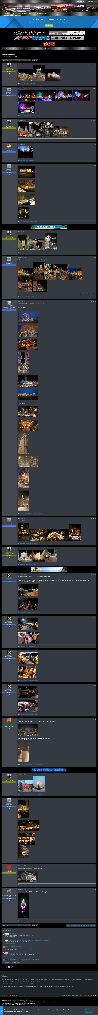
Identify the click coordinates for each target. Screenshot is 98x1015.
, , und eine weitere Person (29, 612)
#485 (94, 548)
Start (91, 995)
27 (22, 60)
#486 (94, 574)
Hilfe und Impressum (84, 995)
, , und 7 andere (31, 139)
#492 (94, 799)
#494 (94, 889)
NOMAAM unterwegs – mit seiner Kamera (18, 933)
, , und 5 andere (30, 794)
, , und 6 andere (26, 296)
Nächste (34, 60)
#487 (94, 617)
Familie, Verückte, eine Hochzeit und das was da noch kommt (23, 953)
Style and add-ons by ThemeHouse (10, 1003)
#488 (94, 651)
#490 (94, 719)
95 (29, 60)
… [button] (12, 60)
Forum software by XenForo (15, 999)
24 (14, 60)
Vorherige (5, 60)
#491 (94, 775)
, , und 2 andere (27, 646)
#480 (94, 165)
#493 (94, 866)
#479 (94, 144)
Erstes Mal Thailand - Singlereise (13, 946)
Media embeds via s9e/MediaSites (28, 1003)
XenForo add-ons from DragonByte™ (24, 1001)
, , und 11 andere (31, 513)
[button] (35, 13)
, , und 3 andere (26, 160)
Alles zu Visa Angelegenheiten (12, 962)
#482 (94, 257)
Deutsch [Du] (14, 995)
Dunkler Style (5, 995)
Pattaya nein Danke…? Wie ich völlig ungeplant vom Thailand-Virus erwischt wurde (28, 940)
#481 (94, 231)
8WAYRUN (22, 1004)
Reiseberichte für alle (10, 936)
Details (56, 1001)
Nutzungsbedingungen (65, 995)
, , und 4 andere (27, 83)
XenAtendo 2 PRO (6, 1004)
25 (17, 60)
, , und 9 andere (27, 115)
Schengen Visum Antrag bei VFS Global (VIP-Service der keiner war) (25, 959)
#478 (94, 120)
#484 (94, 518)
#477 (94, 88)
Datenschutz (75, 995)
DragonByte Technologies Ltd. (47, 1001)
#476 (94, 64)
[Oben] (93, 995)
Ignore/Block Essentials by (16, 1000)
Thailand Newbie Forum (11, 949)
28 (25, 60)
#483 (94, 301)
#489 (94, 685)
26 (19, 60)
